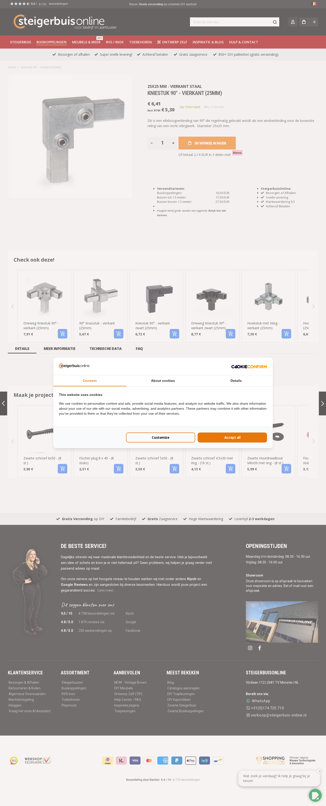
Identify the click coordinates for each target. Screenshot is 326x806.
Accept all (232, 437)
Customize (160, 437)
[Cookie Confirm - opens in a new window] (249, 366)
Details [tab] (236, 381)
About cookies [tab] (163, 381)
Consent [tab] (90, 381)
